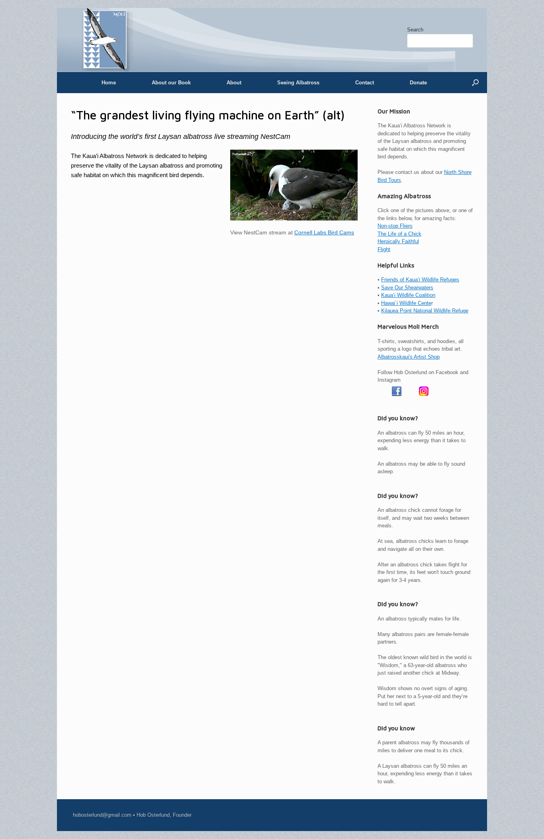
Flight (384, 249)
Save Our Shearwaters (407, 288)
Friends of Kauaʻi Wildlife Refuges (420, 280)
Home (109, 83)
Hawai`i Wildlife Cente (406, 303)
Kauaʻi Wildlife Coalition (408, 295)
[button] (475, 82)
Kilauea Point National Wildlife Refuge (424, 311)
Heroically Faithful (398, 241)
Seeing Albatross (298, 83)
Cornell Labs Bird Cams (324, 233)
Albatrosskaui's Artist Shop (409, 357)
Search (415, 30)
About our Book (171, 83)
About (234, 83)
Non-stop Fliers (395, 226)
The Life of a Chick (399, 234)
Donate (418, 83)
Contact (364, 83)
